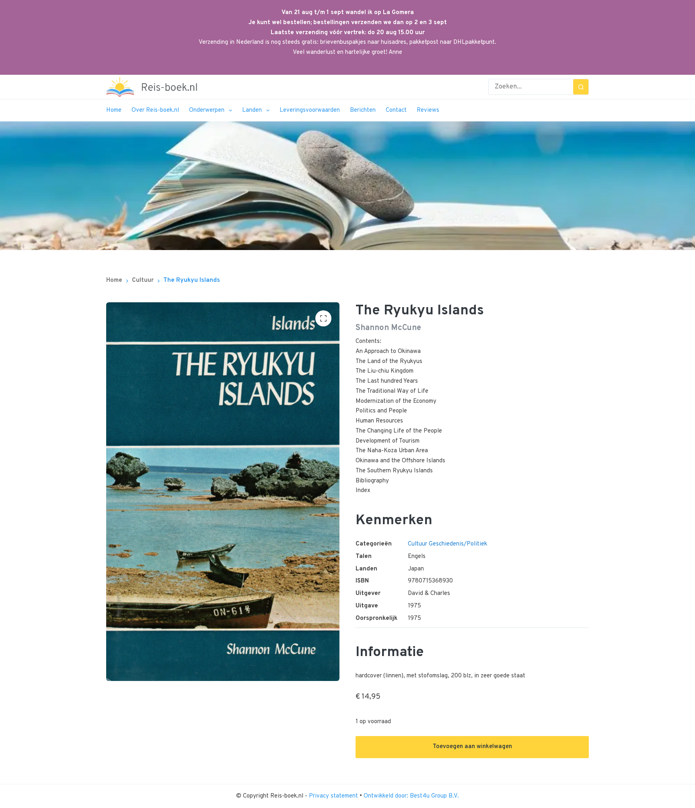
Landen (252, 110)
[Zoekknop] (580, 86)
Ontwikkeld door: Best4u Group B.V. (411, 796)
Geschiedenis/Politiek (458, 544)
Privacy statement (334, 796)
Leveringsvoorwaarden (310, 110)
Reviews (428, 110)
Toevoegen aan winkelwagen (472, 747)
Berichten (363, 110)
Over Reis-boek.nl (155, 110)
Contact (396, 110)
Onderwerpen (206, 110)
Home (113, 110)
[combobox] (531, 87)
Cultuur (417, 544)
